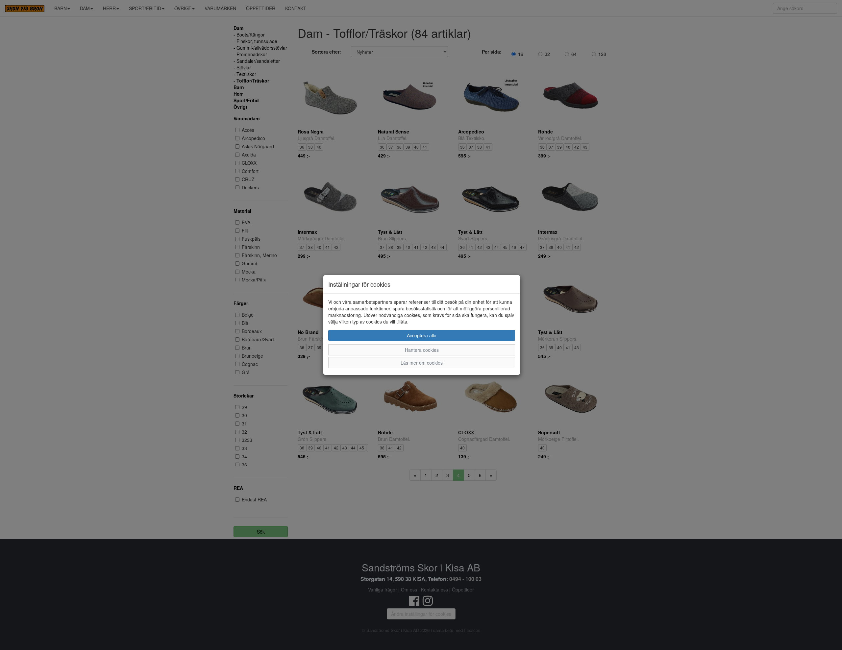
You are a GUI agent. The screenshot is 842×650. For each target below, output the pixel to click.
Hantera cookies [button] (422, 350)
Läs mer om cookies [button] (422, 362)
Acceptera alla (421, 335)
